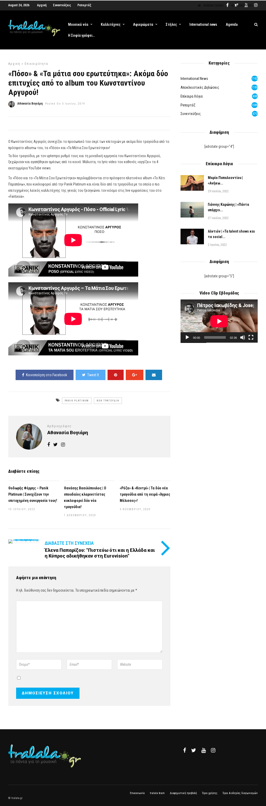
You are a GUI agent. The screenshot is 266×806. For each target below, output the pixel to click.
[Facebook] (184, 750)
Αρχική (41, 5)
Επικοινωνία (137, 793)
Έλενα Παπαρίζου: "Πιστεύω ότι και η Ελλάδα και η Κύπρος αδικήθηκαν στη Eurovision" (100, 553)
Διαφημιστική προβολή (183, 793)
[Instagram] (63, 445)
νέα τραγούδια (108, 400)
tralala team (157, 793)
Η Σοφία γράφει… (81, 35)
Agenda (232, 24)
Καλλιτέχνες (111, 24)
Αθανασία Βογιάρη (30, 103)
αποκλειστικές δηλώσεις (200, 87)
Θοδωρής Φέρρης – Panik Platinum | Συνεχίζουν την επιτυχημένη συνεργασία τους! (32, 494)
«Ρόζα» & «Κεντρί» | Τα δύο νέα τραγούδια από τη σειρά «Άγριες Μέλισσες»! (145, 494)
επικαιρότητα (36, 64)
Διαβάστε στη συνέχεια (69, 543)
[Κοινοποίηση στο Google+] (134, 375)
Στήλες (171, 24)
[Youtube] (203, 750)
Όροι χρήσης (209, 793)
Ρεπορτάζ (84, 5)
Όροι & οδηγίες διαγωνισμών (240, 793)
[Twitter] (193, 750)
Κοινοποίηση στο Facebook (46, 375)
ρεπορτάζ (188, 105)
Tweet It (93, 375)
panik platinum (77, 400)
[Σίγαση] (242, 337)
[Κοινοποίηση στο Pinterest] (116, 375)
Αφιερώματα (143, 24)
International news (203, 24)
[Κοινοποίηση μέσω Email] (153, 375)
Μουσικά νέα (78, 24)
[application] (219, 321)
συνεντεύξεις (191, 114)
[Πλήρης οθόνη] (251, 337)
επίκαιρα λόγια (192, 96)
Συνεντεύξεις (62, 5)
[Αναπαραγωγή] (187, 337)
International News (194, 78)
